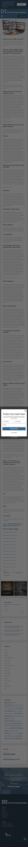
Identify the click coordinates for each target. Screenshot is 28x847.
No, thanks (14, 432)
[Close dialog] (25, 411)
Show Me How (14, 428)
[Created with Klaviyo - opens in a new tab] (14, 437)
